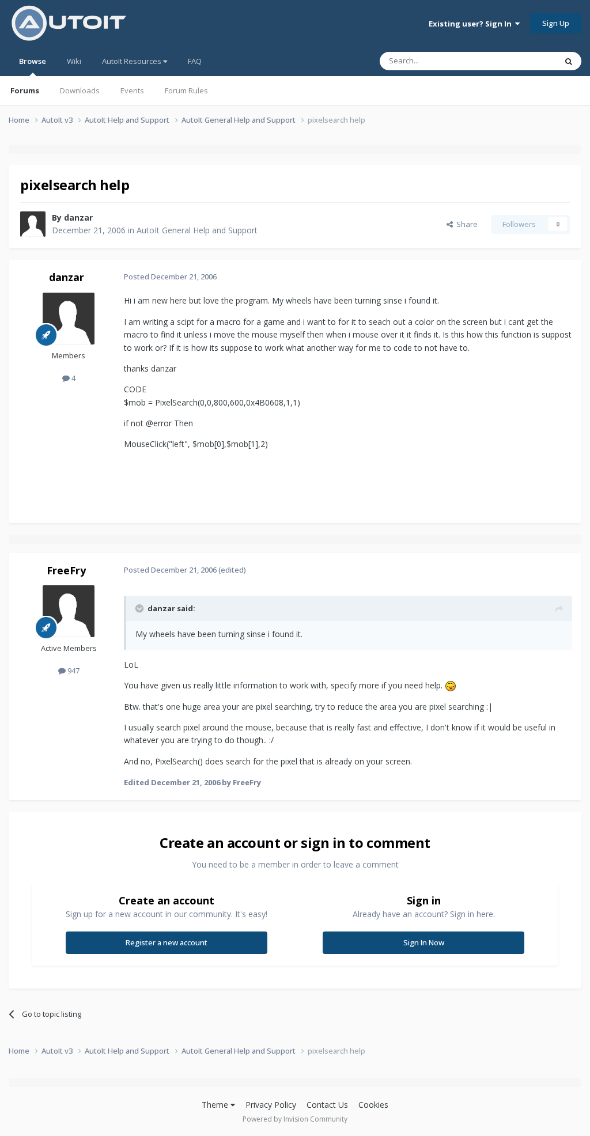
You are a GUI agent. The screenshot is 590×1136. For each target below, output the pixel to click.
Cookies (373, 1104)
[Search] (568, 61)
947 (73, 670)
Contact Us (327, 1104)
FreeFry (66, 570)
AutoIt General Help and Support (197, 230)
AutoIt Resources (132, 61)
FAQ (195, 61)
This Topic (523, 61)
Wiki (74, 61)
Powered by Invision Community (295, 1119)
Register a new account (166, 942)
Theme (216, 1104)
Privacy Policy (270, 1104)
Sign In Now (423, 942)
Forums (24, 90)
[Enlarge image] (450, 685)
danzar (78, 217)
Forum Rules (186, 90)
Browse (32, 61)
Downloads (80, 90)
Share (465, 224)
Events (132, 90)
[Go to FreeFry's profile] (68, 611)
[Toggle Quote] (140, 608)
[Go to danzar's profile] (33, 224)
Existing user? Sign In (472, 23)
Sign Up (555, 23)
